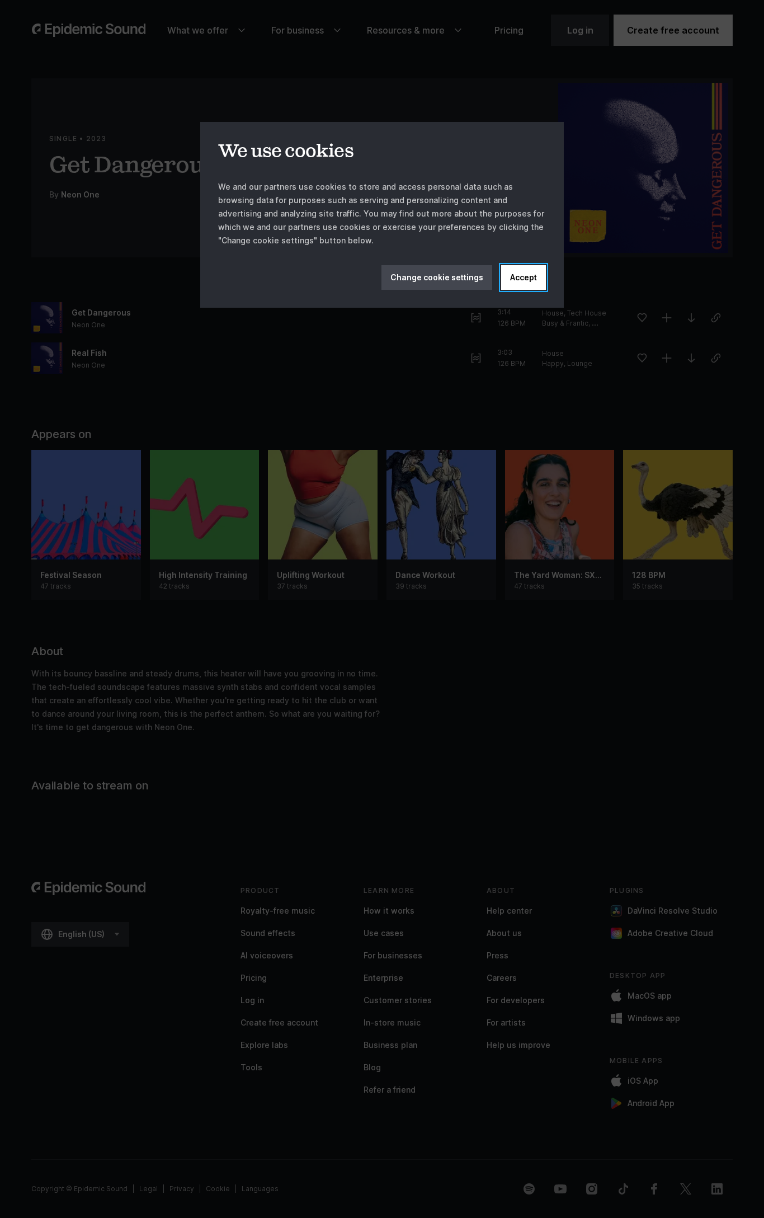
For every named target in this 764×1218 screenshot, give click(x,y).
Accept (523, 277)
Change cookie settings (436, 277)
